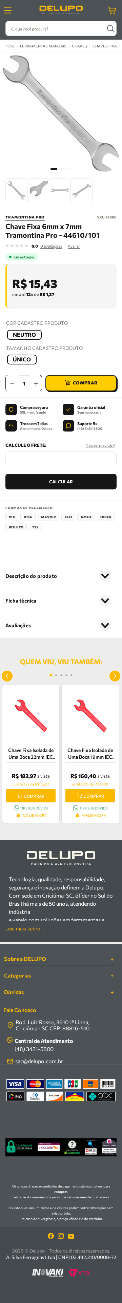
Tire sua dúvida (34, 808)
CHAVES (79, 46)
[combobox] (61, 28)
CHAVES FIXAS (106, 46)
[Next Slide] (114, 676)
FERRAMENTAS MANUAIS (43, 46)
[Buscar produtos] (110, 28)
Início (10, 46)
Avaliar (74, 246)
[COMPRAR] (81, 383)
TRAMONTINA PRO (25, 217)
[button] (24, 334)
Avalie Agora (34, 815)
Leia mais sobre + (24, 928)
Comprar (34, 796)
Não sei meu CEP (100, 445)
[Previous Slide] (7, 676)
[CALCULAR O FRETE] (61, 481)
